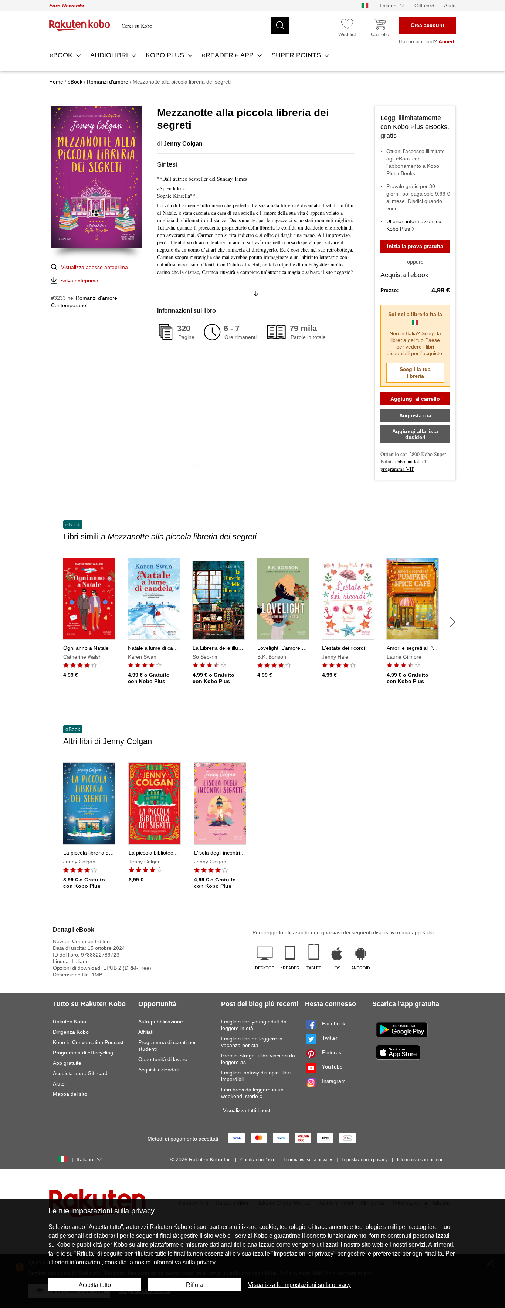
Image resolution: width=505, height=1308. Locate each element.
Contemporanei (69, 305)
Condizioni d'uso (257, 1159)
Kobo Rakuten (79, 25)
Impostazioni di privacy (364, 1159)
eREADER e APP (228, 55)
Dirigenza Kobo (71, 1032)
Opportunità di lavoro (162, 1059)
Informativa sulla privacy (308, 1159)
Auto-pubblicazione (160, 1022)
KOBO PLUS (166, 55)
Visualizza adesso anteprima (94, 267)
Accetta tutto (95, 1285)
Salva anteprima (79, 280)
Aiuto (450, 6)
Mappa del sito (70, 1094)
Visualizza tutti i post (246, 1110)
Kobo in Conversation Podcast (88, 1042)
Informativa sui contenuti (421, 1159)
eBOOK (62, 55)
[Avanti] (452, 622)
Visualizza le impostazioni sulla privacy (299, 1285)
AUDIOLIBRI (110, 55)
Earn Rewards (66, 6)
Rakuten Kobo (69, 1022)
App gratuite (67, 1063)
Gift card (424, 6)
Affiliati (145, 1032)
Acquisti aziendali (158, 1070)
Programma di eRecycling (83, 1053)
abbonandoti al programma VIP (403, 465)
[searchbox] (203, 25)
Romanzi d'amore (96, 298)
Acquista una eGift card (80, 1073)
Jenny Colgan (183, 143)
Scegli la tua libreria (415, 372)
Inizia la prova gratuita (415, 246)
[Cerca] (280, 25)
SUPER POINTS (297, 55)
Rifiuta (194, 1285)
